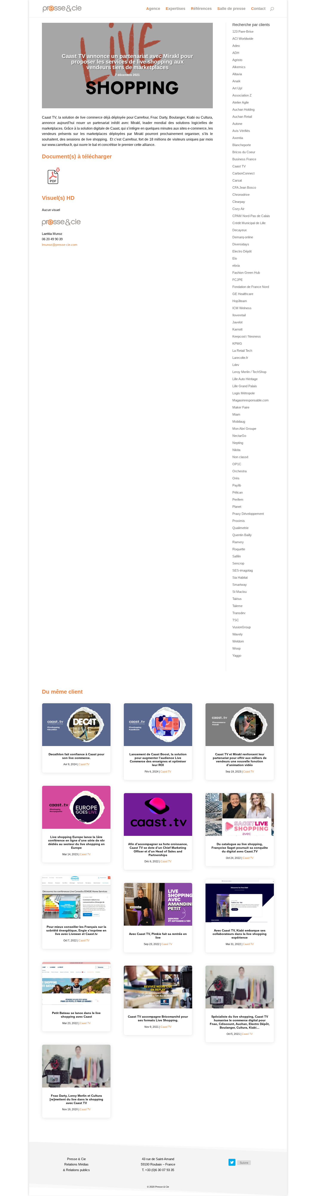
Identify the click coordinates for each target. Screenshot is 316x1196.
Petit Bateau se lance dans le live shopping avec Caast (76, 1014)
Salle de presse (231, 9)
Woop (236, 648)
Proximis (238, 521)
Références (201, 9)
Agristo (237, 60)
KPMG (237, 343)
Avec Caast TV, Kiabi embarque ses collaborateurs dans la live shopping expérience (240, 934)
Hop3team (239, 301)
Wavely (237, 634)
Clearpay (238, 201)
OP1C (236, 464)
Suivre (244, 1162)
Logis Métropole (243, 393)
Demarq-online (242, 237)
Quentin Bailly (242, 535)
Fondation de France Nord (250, 287)
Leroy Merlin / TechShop (249, 372)
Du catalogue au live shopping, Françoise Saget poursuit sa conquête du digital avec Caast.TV (240, 847)
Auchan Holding (243, 109)
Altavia (237, 74)
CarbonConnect (243, 173)
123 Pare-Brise (242, 31)
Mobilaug (238, 421)
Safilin (236, 556)
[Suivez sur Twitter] (232, 1162)
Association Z (242, 95)
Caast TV (239, 166)
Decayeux (239, 230)
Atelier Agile (240, 102)
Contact (258, 9)
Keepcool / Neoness (246, 336)
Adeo (236, 45)
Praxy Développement (248, 513)
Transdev (238, 613)
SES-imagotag (242, 570)
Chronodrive (241, 194)
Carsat (237, 180)
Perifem (237, 499)
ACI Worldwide (242, 38)
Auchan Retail (242, 116)
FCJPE (237, 279)
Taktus (237, 599)
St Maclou (239, 591)
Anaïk (236, 81)
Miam (236, 414)
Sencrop (238, 563)
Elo (234, 258)
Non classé (240, 457)
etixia (236, 265)
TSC (235, 620)
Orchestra (239, 471)
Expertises (175, 9)
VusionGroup (241, 627)
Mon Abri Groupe (244, 428)
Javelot (237, 322)
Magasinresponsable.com (250, 400)
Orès (235, 478)
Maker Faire (240, 407)
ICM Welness (242, 308)
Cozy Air (238, 209)
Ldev (235, 365)
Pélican (237, 492)
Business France (244, 159)
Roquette (238, 549)
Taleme (237, 606)
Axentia (237, 138)
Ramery (238, 542)
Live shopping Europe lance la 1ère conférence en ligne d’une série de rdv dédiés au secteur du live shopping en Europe (76, 842)
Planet (236, 506)
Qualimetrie (240, 528)
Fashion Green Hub (246, 272)
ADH (235, 53)
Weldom (238, 641)
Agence (153, 9)
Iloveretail (239, 315)
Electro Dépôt (242, 251)
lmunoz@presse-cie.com (59, 244)
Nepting (237, 443)
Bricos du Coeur (243, 152)
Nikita (236, 450)
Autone (237, 123)
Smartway (239, 584)
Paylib (236, 485)
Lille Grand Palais (244, 386)
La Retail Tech (242, 350)
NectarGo (239, 435)
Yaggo (236, 655)
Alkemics (238, 67)
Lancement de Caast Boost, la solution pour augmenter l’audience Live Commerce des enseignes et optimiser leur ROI (158, 759)
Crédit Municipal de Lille (248, 223)
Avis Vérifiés (241, 131)
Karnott (237, 329)
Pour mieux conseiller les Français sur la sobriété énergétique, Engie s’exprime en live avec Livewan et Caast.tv (76, 930)
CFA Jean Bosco (244, 187)
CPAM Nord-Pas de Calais (251, 216)
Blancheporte (241, 145)
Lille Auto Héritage (245, 379)
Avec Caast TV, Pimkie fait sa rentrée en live (158, 935)
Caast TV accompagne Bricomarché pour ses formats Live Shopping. (158, 1018)
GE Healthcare (242, 294)
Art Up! (237, 88)
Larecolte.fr (240, 357)
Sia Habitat (240, 577)
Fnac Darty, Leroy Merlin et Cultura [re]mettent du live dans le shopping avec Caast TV (76, 1099)
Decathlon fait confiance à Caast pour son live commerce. (76, 756)
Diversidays (240, 244)
